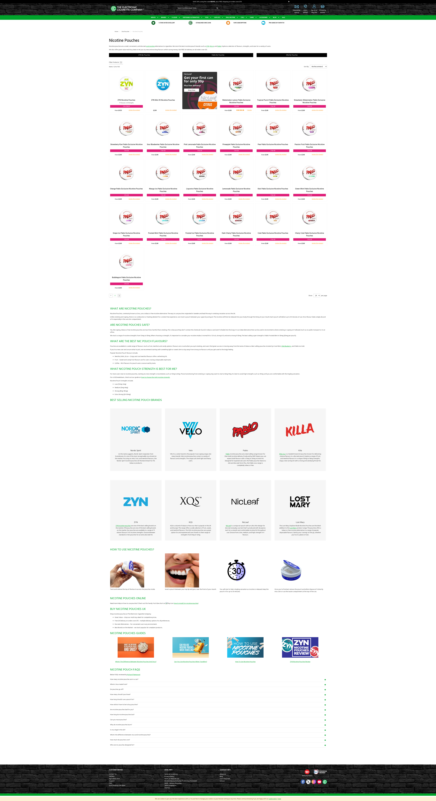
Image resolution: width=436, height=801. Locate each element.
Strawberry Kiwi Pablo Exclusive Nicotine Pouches (126, 145)
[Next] (119, 295)
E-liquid (174, 17)
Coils (242, 17)
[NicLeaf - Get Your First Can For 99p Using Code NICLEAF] (199, 91)
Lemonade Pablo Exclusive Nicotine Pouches (236, 190)
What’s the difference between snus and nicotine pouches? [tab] (130, 735)
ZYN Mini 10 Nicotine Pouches (163, 100)
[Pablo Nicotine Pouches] (245, 446)
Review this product (134, 110)
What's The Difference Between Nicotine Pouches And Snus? (135, 662)
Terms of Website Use (171, 779)
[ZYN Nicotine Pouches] (136, 518)
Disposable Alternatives (191, 17)
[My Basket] (322, 8)
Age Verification (114, 779)
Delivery (111, 776)
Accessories (263, 17)
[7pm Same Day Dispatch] (263, 23)
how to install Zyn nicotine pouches (186, 603)
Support (112, 781)
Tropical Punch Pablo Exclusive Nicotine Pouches (273, 101)
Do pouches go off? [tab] (117, 689)
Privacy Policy (169, 776)
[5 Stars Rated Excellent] (153, 23)
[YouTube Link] (319, 782)
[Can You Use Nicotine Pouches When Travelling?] (190, 657)
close (279, 799)
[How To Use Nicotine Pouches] (245, 657)
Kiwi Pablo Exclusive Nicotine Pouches (273, 188)
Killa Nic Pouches (292, 55)
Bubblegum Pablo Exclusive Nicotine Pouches (126, 278)
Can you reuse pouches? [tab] (118, 720)
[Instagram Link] (313, 782)
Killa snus (282, 454)
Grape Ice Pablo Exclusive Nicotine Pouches (126, 234)
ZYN (207, 46)
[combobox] (198, 8)
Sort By (306, 66)
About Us (223, 774)
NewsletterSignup (296, 11)
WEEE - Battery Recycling (172, 783)
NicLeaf (228, 526)
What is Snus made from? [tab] (118, 684)
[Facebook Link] (302, 782)
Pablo (219, 46)
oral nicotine (150, 46)
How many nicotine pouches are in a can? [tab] (124, 679)
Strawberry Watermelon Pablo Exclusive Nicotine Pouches (309, 101)
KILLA (212, 46)
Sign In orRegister (314, 6)
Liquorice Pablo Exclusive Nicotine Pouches (199, 190)
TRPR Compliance (170, 785)
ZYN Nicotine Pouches (126, 100)
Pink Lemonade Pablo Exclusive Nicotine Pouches (200, 145)
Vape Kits (217, 17)
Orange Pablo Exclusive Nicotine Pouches (126, 188)
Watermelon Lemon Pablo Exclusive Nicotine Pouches (236, 101)
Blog (274, 17)
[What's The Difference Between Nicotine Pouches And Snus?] (136, 657)
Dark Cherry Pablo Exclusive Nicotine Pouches (236, 234)
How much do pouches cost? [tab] (120, 740)
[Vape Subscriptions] (228, 23)
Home (117, 32)
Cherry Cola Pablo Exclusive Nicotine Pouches (309, 234)
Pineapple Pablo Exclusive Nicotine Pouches (236, 145)
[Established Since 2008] (190, 23)
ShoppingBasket (322, 11)
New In (153, 17)
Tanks (252, 17)
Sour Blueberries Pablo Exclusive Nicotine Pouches (163, 145)
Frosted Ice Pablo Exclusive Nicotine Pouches (200, 234)
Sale (283, 17)
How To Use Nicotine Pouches (245, 662)
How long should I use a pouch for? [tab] (122, 699)
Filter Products (114, 62)
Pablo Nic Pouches (218, 55)
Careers (222, 781)
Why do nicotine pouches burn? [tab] (121, 725)
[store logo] (127, 8)
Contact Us (112, 774)
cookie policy (273, 799)
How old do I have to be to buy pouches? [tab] (124, 704)
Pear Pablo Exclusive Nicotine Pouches (273, 144)
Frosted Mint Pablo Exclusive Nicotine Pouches (163, 234)
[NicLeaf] (245, 518)
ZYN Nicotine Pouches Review (300, 662)
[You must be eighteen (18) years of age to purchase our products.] (307, 772)
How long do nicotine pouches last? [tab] (122, 714)
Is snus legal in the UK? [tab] (117, 730)
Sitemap (167, 788)
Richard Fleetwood (133, 675)
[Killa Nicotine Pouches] (300, 446)
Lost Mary (293, 528)
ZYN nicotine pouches (123, 526)
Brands (163, 17)
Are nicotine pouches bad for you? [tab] (122, 709)
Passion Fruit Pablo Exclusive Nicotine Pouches (310, 145)
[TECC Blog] (324, 782)
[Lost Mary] (300, 518)
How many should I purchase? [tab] (120, 694)
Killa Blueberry (286, 346)
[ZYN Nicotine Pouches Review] (300, 657)
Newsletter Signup (296, 6)
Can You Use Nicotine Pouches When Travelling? (190, 662)
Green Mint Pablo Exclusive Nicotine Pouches (309, 190)
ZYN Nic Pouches (144, 55)
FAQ (110, 783)
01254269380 (305, 11)
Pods (206, 17)
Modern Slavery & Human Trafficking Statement (180, 781)
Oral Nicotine (230, 17)
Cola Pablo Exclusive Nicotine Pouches (273, 233)
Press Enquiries (225, 779)
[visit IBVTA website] (320, 772)
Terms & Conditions (171, 774)
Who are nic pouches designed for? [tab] (122, 745)
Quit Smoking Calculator (117, 785)
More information (307, 776)
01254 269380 (305, 6)
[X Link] (308, 782)
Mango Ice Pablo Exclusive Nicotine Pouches (163, 190)
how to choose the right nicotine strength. (155, 377)
